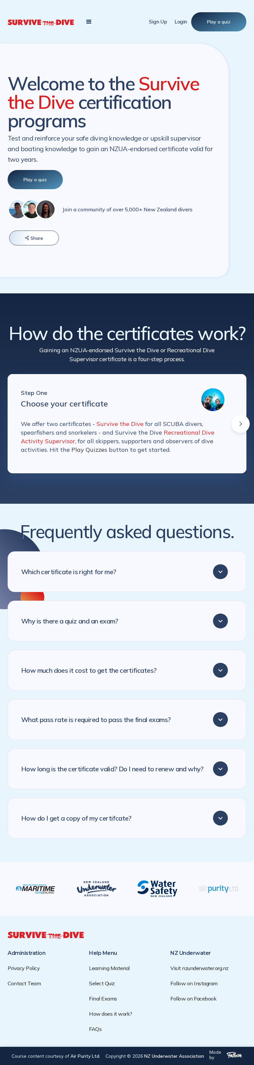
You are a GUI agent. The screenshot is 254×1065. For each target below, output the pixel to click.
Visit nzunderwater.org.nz (199, 968)
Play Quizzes (90, 449)
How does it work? (110, 1013)
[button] (89, 22)
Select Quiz (102, 983)
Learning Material (109, 968)
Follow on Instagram (194, 983)
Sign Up (158, 22)
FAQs (95, 1029)
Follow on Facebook (193, 998)
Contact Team (24, 983)
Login (181, 22)
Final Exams (103, 998)
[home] (41, 22)
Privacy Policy (24, 968)
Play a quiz (219, 22)
